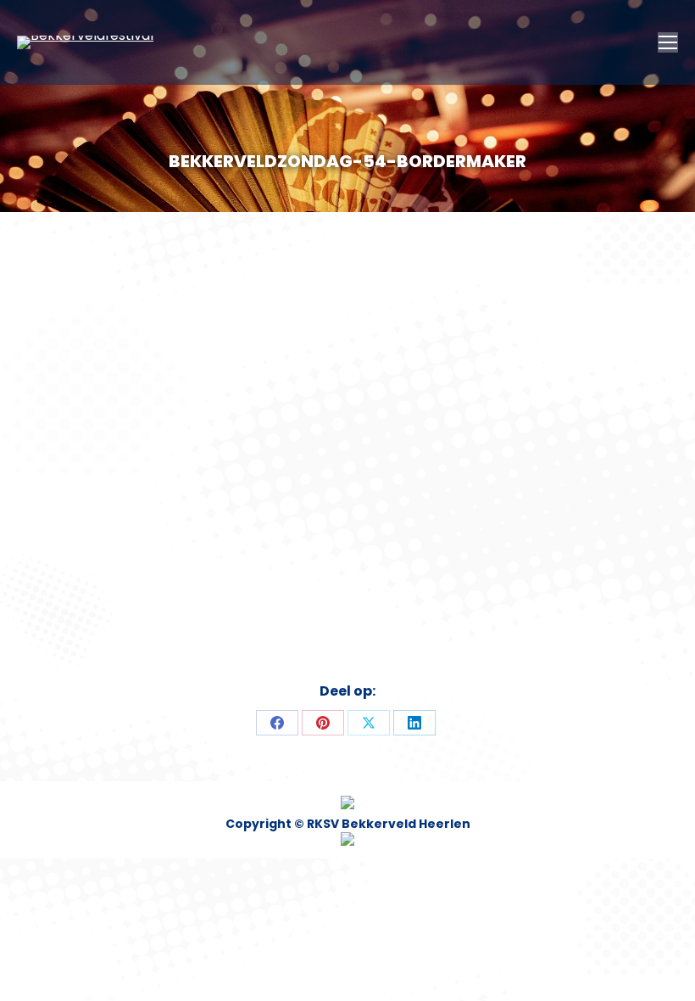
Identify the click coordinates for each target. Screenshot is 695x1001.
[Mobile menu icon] (668, 42)
